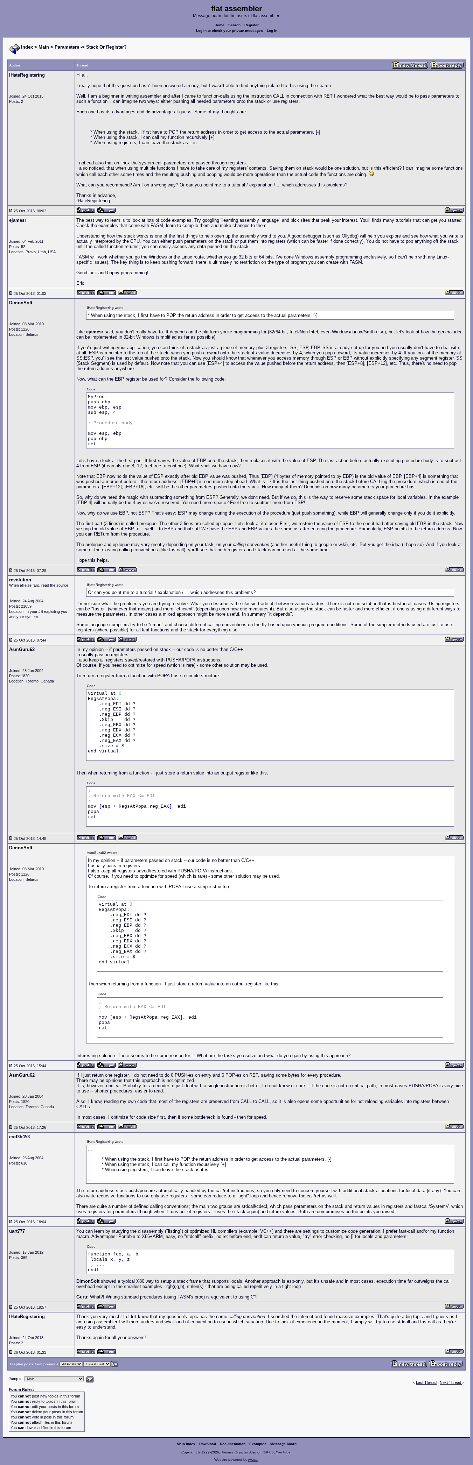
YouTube (283, 1452)
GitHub (268, 1452)
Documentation (232, 1444)
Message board (283, 1444)
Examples (257, 1444)
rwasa (253, 1460)
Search (234, 25)
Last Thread (426, 1382)
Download (207, 1444)
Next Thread (451, 1382)
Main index (186, 1444)
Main (44, 47)
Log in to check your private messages (229, 31)
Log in (272, 31)
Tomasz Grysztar (234, 1452)
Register (251, 25)
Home (219, 25)
